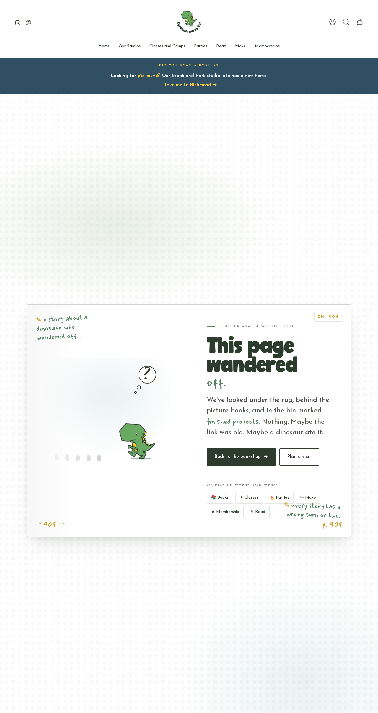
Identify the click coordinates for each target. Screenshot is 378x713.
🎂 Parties (279, 497)
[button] (129, 47)
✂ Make (308, 497)
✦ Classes (249, 497)
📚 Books (220, 497)
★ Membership (225, 512)
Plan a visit (299, 457)
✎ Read (257, 512)
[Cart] (359, 22)
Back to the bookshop (241, 457)
